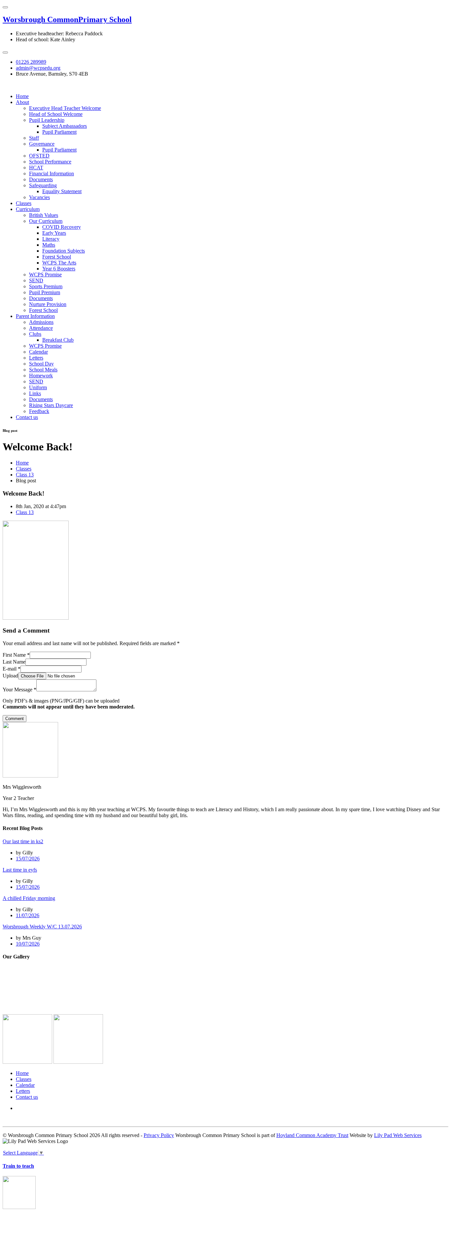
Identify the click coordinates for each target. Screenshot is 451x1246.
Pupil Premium (44, 292)
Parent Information (35, 316)
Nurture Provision (47, 304)
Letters (36, 358)
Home (22, 96)
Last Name (14, 662)
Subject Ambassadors (64, 126)
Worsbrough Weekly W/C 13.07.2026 (42, 926)
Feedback (39, 411)
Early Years (54, 233)
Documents (41, 179)
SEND (36, 280)
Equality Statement (62, 191)
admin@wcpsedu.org (38, 68)
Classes (23, 203)
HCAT (36, 167)
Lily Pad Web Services (398, 1135)
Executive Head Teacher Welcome (65, 108)
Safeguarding (43, 185)
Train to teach (18, 1166)
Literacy (50, 239)
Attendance (41, 328)
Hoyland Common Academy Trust (312, 1135)
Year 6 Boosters (58, 268)
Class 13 (25, 474)
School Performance (50, 161)
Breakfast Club (58, 340)
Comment (14, 718)
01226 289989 (31, 62)
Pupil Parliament (59, 132)
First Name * (16, 655)
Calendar (38, 352)
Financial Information (51, 173)
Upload (10, 675)
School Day (41, 363)
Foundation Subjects (63, 251)
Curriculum (28, 209)
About (22, 102)
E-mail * (11, 669)
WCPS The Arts (59, 262)
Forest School (56, 257)
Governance (41, 144)
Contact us (27, 417)
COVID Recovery (61, 227)
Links (35, 393)
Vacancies (39, 197)
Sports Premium (45, 286)
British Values (43, 215)
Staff (34, 138)
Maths (48, 245)
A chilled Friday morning (29, 898)
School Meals (43, 369)
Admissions (41, 322)
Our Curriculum (45, 221)
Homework (41, 375)
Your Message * (19, 689)
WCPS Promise (45, 274)
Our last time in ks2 (23, 841)
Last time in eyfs (20, 870)
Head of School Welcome (56, 114)
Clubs (35, 334)
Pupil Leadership (46, 120)
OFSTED (39, 155)
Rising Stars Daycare (51, 405)
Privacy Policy (159, 1135)
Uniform (38, 387)
